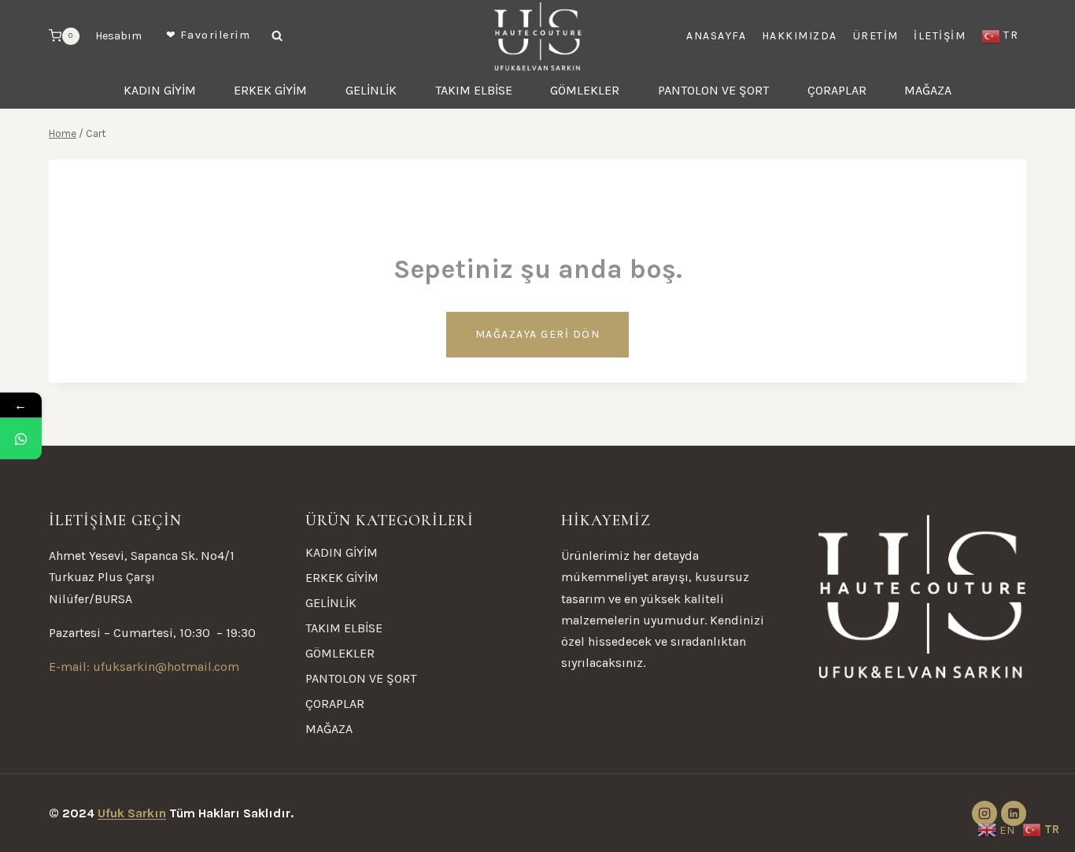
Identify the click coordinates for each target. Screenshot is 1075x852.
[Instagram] (984, 813)
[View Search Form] (277, 36)
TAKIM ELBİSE (473, 90)
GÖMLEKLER (584, 90)
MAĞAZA (927, 90)
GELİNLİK (371, 90)
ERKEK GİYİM (270, 90)
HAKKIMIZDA (799, 36)
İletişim (940, 36)
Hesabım (118, 36)
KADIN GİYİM (160, 90)
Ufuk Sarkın (132, 813)
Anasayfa (716, 36)
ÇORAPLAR (836, 90)
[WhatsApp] (21, 439)
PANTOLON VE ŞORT (713, 90)
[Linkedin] (1013, 813)
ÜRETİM (876, 36)
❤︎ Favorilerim (208, 35)
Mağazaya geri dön (537, 334)
